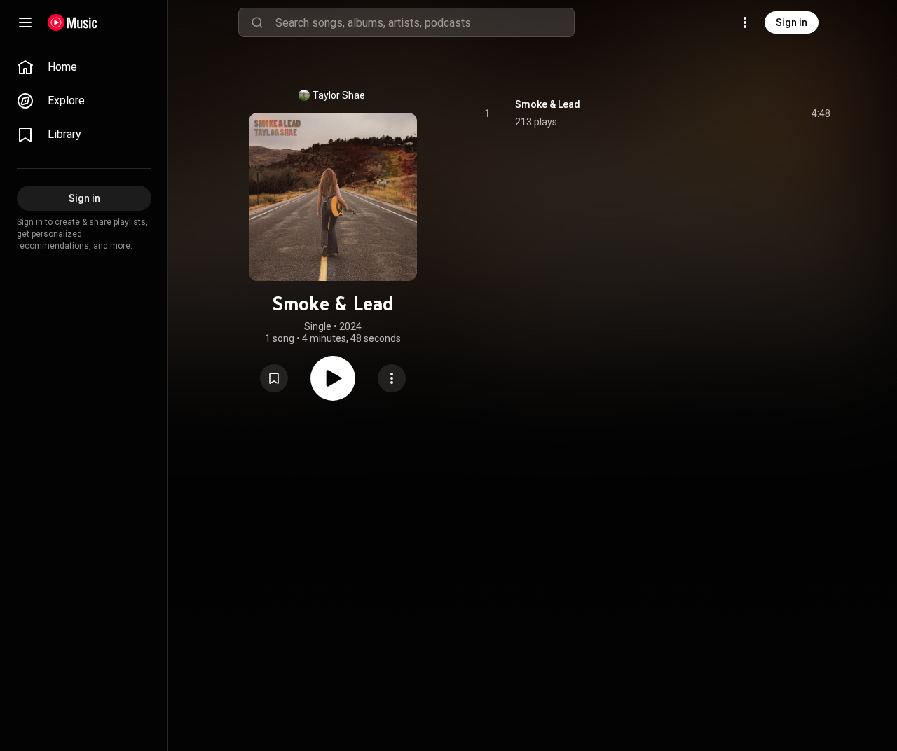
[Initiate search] (257, 22)
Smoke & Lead (547, 104)
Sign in (791, 22)
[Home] (72, 22)
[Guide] (25, 22)
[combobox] (424, 22)
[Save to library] (274, 378)
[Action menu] (392, 378)
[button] (274, 378)
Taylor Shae (339, 95)
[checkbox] (820, 113)
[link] (84, 67)
